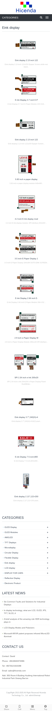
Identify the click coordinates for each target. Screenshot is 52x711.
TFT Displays (10, 542)
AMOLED (9, 537)
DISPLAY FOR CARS (14, 573)
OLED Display (11, 527)
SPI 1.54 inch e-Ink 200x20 (26, 377)
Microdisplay (10, 547)
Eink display (10, 563)
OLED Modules (11, 532)
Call (19, 709)
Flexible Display (11, 558)
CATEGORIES (10, 17)
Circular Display (11, 553)
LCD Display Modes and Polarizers (19, 628)
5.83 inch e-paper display (26, 179)
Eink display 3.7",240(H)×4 (26, 417)
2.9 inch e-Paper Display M (26, 338)
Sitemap (37, 695)
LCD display (10, 568)
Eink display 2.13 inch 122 (26, 60)
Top (45, 709)
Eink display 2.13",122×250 (26, 496)
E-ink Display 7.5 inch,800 (26, 457)
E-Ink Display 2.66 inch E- (26, 298)
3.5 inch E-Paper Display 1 (26, 258)
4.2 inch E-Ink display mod (26, 219)
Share (6, 709)
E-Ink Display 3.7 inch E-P (26, 100)
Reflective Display (12, 578)
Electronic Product (13, 583)
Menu (32, 709)
